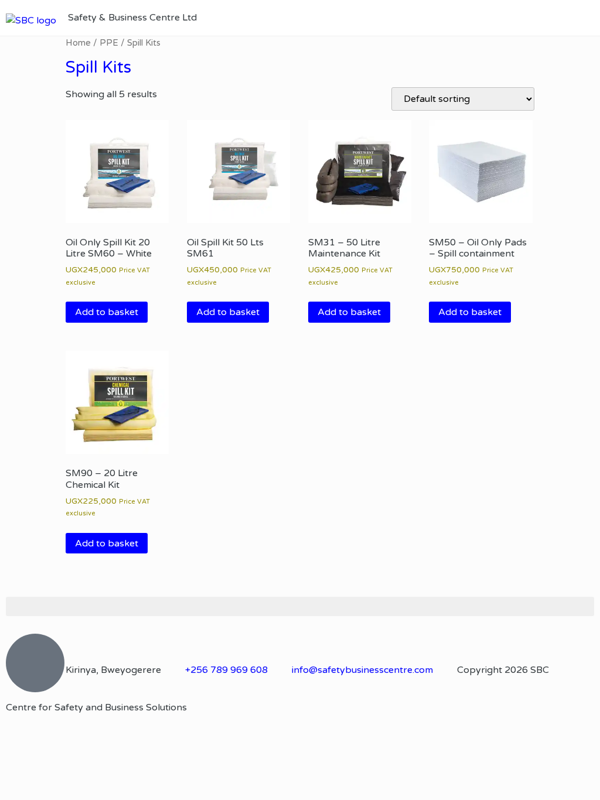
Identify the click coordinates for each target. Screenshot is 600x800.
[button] (587, 18)
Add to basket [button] (106, 312)
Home (78, 42)
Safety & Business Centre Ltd (132, 17)
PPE (109, 42)
